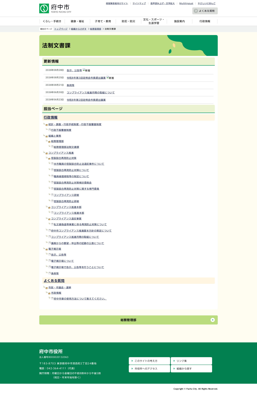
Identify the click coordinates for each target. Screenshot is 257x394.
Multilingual (186, 3)
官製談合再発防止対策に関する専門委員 (76, 189)
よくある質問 (207, 11)
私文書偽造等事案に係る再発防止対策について (80, 224)
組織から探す (184, 368)
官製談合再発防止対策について (71, 170)
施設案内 (179, 21)
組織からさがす (79, 29)
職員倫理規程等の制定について (71, 176)
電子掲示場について (62, 261)
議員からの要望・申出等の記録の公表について (77, 243)
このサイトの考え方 (146, 361)
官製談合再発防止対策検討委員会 (73, 182)
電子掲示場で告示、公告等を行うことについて (77, 267)
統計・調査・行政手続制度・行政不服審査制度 (74, 124)
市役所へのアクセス (146, 368)
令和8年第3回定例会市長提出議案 (86, 78)
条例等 (70, 85)
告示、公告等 (74, 70)
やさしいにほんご (207, 3)
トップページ (61, 29)
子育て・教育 (103, 21)
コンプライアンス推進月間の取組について (91, 92)
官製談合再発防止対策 (63, 158)
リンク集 (182, 361)
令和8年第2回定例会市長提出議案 (86, 100)
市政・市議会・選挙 (59, 287)
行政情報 (205, 21)
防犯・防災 (128, 21)
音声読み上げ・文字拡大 (163, 3)
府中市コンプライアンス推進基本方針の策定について (81, 231)
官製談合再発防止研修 (66, 201)
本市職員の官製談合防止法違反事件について (79, 164)
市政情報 (56, 293)
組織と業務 (54, 136)
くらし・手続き (52, 21)
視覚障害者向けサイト (117, 3)
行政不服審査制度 (61, 130)
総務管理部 (95, 29)
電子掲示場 (54, 249)
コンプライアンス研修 (66, 195)
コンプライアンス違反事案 (66, 218)
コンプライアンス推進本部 (66, 207)
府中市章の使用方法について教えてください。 (80, 299)
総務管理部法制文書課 (66, 147)
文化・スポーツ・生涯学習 (154, 21)
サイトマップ (139, 3)
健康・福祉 (77, 21)
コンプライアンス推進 (61, 153)
